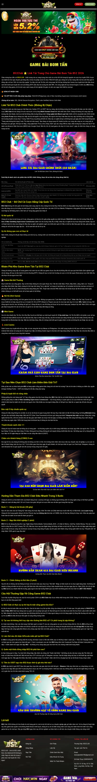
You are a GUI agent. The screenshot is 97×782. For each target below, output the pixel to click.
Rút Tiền (28, 757)
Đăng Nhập (29, 748)
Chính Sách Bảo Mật (56, 752)
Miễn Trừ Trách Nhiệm (57, 761)
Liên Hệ (52, 748)
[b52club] (48, 4)
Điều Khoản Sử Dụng (57, 757)
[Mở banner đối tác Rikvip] (72, 779)
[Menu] (2, 4)
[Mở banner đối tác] (24, 779)
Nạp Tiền (29, 752)
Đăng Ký (28, 744)
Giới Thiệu (53, 744)
